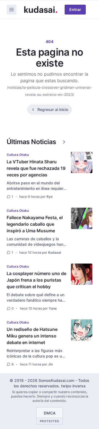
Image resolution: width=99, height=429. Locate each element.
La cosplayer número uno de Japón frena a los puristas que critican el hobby (36, 280)
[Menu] (11, 10)
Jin (50, 364)
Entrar (75, 9)
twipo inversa (73, 386)
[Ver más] (64, 142)
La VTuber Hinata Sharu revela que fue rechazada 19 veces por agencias (36, 168)
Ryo (49, 197)
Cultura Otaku (18, 155)
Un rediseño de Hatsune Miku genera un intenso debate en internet (32, 336)
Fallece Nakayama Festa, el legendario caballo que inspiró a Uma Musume (35, 224)
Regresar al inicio (52, 109)
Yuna (53, 308)
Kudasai (54, 252)
